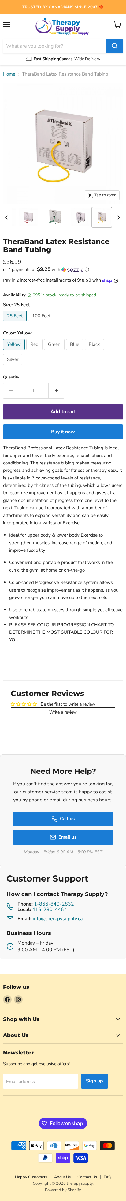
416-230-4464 (49, 909)
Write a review (63, 712)
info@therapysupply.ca (58, 918)
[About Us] (63, 7)
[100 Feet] (42, 323)
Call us (67, 819)
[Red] (35, 351)
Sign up (94, 1081)
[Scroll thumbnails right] (117, 217)
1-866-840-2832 (54, 904)
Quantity (11, 377)
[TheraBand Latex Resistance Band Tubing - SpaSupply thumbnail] (28, 217)
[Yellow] (14, 351)
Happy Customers (31, 1177)
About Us (62, 1177)
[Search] (114, 46)
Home (9, 74)
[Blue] (75, 351)
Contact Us (87, 1177)
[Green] (55, 351)
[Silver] (13, 366)
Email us (67, 837)
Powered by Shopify (63, 1190)
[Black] (95, 351)
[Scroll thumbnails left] (7, 217)
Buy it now (63, 431)
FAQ (107, 1177)
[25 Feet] (15, 323)
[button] (63, 269)
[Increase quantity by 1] (56, 391)
